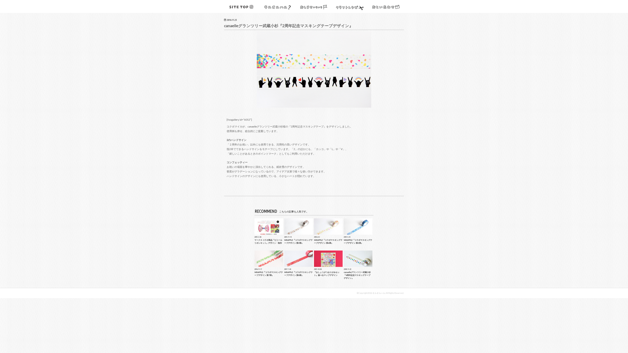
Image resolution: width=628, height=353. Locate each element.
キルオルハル (378, 293)
